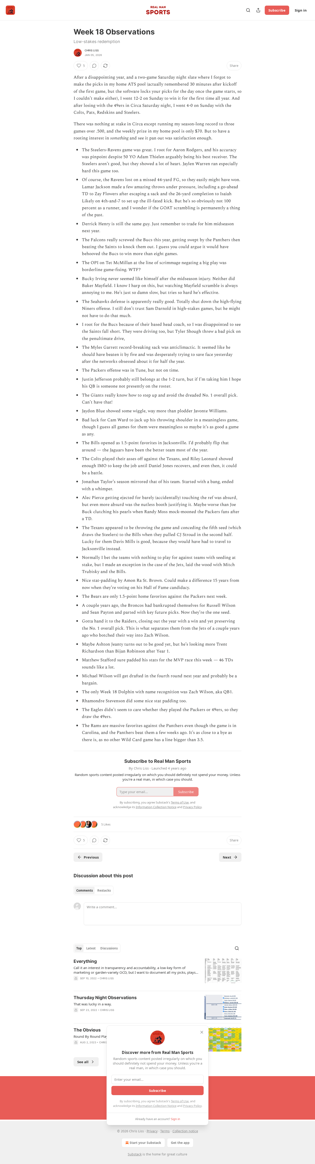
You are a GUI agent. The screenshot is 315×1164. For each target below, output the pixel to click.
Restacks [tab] (104, 890)
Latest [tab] (91, 948)
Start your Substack (145, 1142)
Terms (165, 1131)
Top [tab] (79, 948)
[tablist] (93, 890)
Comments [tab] (84, 890)
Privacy (152, 1131)
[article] (157, 973)
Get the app (180, 1142)
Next (227, 857)
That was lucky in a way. (93, 1004)
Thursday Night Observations (105, 997)
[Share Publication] (258, 10)
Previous (91, 857)
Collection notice (185, 1131)
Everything (85, 961)
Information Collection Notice (156, 1106)
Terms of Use (180, 1101)
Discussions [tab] (109, 948)
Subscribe (276, 10)
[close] (201, 1032)
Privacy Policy (192, 1106)
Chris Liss (92, 50)
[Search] (248, 10)
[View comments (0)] (94, 65)
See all (83, 1061)
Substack (135, 1154)
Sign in (301, 10)
